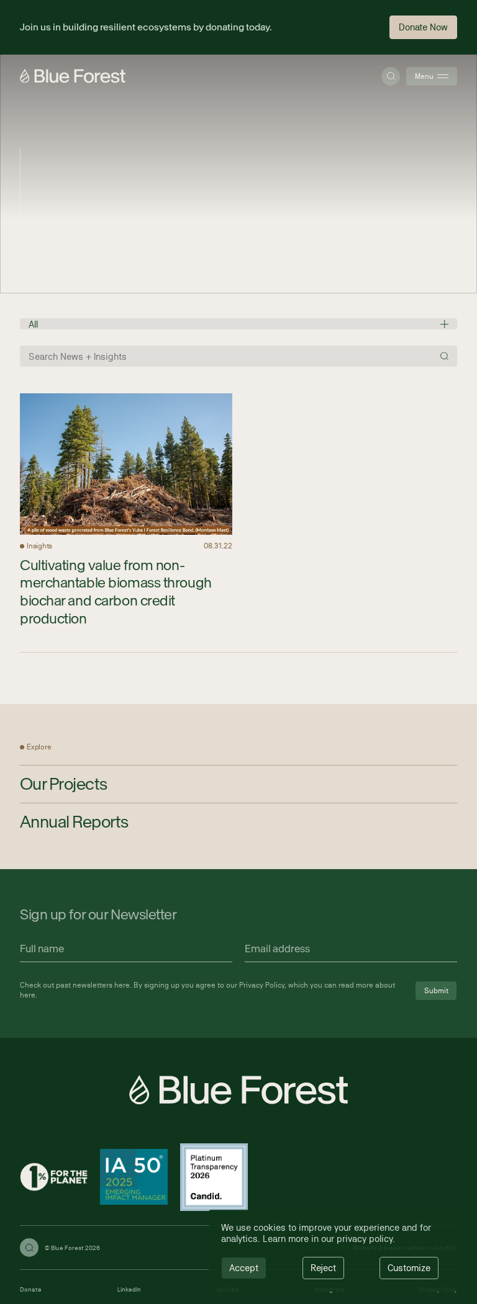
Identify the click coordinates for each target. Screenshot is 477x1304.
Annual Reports (74, 821)
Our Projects (63, 783)
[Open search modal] (390, 76)
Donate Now (423, 27)
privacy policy (365, 1238)
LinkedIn (129, 1289)
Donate (31, 1289)
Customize (409, 1267)
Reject (323, 1267)
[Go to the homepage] (72, 76)
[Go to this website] (54, 1178)
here (122, 985)
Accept (243, 1267)
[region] (333, 1251)
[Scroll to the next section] (33, 279)
